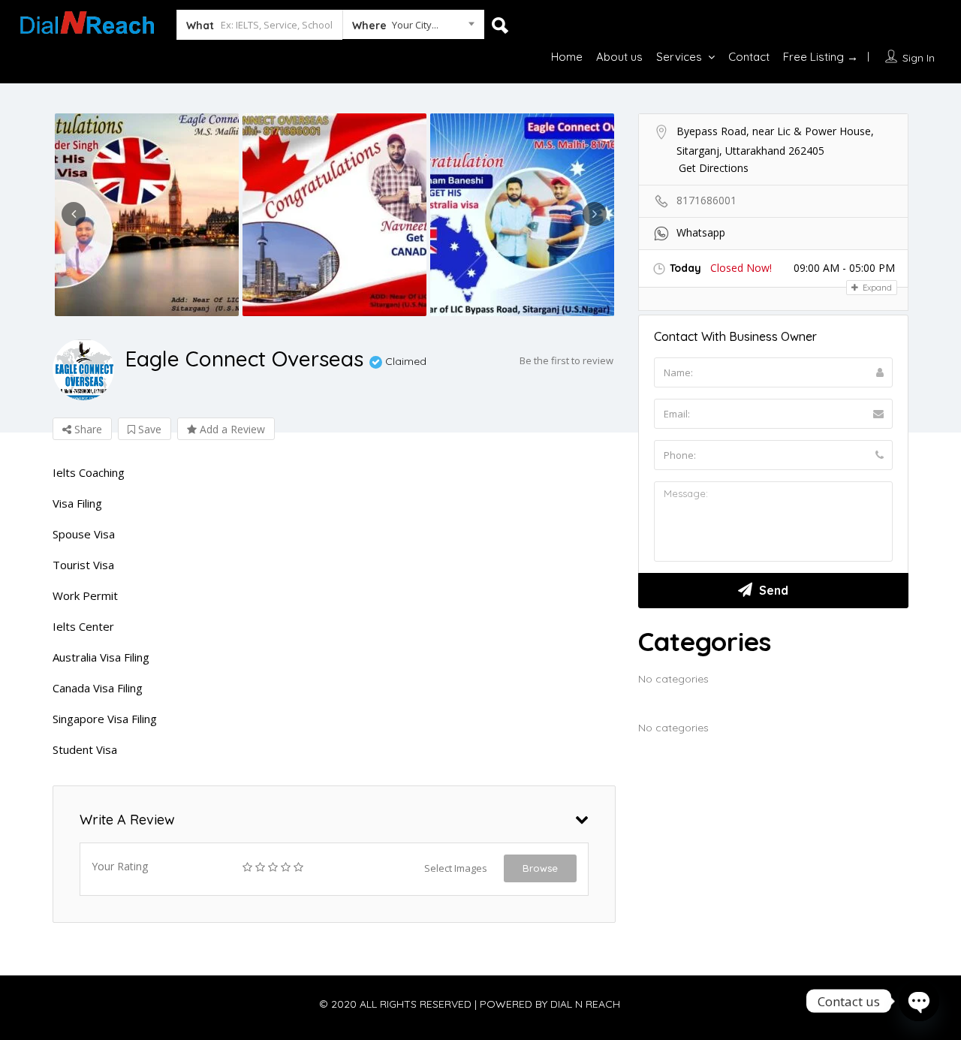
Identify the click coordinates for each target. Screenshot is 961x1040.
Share (86, 429)
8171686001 (706, 200)
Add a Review (231, 429)
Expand (876, 287)
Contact (749, 57)
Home (567, 57)
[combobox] (413, 28)
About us (619, 57)
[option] (146, 214)
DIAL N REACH (585, 1004)
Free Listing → (820, 57)
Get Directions (714, 168)
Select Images (455, 868)
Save (148, 429)
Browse (540, 868)
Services (679, 57)
